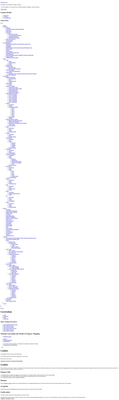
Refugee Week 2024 (13, 89)
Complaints (8, 46)
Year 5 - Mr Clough (13, 286)
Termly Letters (15, 244)
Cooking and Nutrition (16, 162)
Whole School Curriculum (11, 93)
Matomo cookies (7, 383)
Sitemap (5, 339)
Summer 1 (14, 260)
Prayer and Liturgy (10, 70)
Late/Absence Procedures (11, 210)
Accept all (8, 361)
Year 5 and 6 (9, 283)
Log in (4, 303)
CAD (13, 164)
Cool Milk (8, 214)
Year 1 (13, 109)
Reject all (3, 361)
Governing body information (15, 35)
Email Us (6, 16)
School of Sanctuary (10, 86)
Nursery (8, 234)
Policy (10, 79)
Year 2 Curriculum (13, 97)
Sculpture (14, 145)
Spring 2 (13, 259)
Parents (4, 208)
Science (7, 133)
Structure (13, 159)
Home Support (12, 125)
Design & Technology (11, 154)
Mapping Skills (15, 176)
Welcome (8, 28)
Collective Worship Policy (14, 71)
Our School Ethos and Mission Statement (15, 29)
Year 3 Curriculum (13, 98)
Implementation (12, 62)
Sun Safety (8, 230)
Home (4, 25)
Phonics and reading (16, 248)
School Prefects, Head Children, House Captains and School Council (21, 238)
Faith (4, 58)
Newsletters (8, 223)
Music (7, 191)
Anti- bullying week (13, 87)
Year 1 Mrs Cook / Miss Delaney (16, 251)
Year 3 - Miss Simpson (14, 266)
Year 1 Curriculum (13, 96)
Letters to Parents (10, 220)
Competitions (12, 201)
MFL (7, 185)
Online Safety (9, 49)
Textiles (13, 146)
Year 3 (13, 112)
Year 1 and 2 (9, 249)
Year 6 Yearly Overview (8, 330)
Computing (8, 149)
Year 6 (13, 115)
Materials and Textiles (16, 161)
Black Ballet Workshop (14, 92)
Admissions (8, 45)
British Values (9, 83)
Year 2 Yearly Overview (8, 327)
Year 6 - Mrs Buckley (13, 287)
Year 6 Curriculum (13, 102)
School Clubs (9, 228)
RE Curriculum (12, 67)
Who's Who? (9, 31)
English (7, 103)
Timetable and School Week (12, 57)
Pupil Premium (9, 51)
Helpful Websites (15, 267)
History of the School (10, 39)
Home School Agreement (11, 212)
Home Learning (15, 246)
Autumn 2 (14, 256)
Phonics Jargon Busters (14, 121)
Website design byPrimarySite (10, 345)
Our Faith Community (11, 75)
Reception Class (12, 243)
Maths (7, 126)
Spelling (10, 118)
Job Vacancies (9, 41)
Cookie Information (7, 340)
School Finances (9, 54)
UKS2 (13, 175)
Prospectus (8, 30)
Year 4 (13, 113)
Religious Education (10, 77)
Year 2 (13, 110)
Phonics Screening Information (15, 120)
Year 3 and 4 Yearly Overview (9, 328)
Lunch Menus (9, 222)
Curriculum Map (12, 78)
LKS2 (13, 173)
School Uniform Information (12, 229)
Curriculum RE (9, 66)
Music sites (14, 272)
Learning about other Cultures (15, 88)
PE (6, 196)
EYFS (13, 108)
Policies (7, 50)
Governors (8, 33)
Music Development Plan (14, 193)
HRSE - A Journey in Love (12, 218)
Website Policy (6, 341)
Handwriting (11, 117)
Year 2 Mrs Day (12, 252)
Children (5, 236)
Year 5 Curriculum (13, 100)
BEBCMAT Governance (14, 37)
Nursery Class (12, 241)
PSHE (7, 202)
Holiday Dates (9, 213)
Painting (13, 144)
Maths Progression (7, 336)
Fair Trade (8, 299)
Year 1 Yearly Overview (8, 325)
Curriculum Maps (12, 262)
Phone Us (6, 15)
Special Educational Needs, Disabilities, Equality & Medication (20, 55)
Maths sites (14, 270)
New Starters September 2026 (12, 239)
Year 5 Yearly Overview (8, 329)
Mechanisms (14, 160)
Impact (10, 63)
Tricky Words (12, 124)
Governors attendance (13, 36)
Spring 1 (13, 257)
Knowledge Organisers (14, 254)
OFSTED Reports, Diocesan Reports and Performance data (19, 47)
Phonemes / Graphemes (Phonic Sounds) (18, 123)
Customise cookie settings (17, 361)
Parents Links (9, 72)
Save (13, 398)
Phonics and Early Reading (12, 119)
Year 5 (13, 114)
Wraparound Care (10, 235)
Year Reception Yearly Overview (10, 324)
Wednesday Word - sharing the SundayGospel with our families (22, 73)
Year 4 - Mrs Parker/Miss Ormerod (16, 269)
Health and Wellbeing (10, 217)
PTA (7, 227)
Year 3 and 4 (9, 264)
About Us (5, 26)
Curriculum (5, 76)
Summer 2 (14, 261)
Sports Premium (9, 56)
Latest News (9, 219)
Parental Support (12, 81)
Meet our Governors (13, 34)
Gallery (10, 82)
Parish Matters (9, 225)
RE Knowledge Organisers (15, 68)
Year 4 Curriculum (13, 99)
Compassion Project (13, 91)
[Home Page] (4, 2)
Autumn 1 (14, 255)
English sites (14, 271)
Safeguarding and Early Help (12, 52)
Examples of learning (13, 107)
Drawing (13, 142)
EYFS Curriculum (13, 94)
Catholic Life (9, 65)
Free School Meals (10, 215)
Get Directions (7, 17)
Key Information (7, 42)
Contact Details (9, 40)
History (7, 178)
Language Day (12, 188)
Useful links (8, 233)
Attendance (8, 209)
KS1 (13, 172)
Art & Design (9, 138)
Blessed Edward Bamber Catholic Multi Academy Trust (18, 44)
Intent (10, 61)
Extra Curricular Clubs (11, 301)
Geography (8, 166)
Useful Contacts (9, 231)
